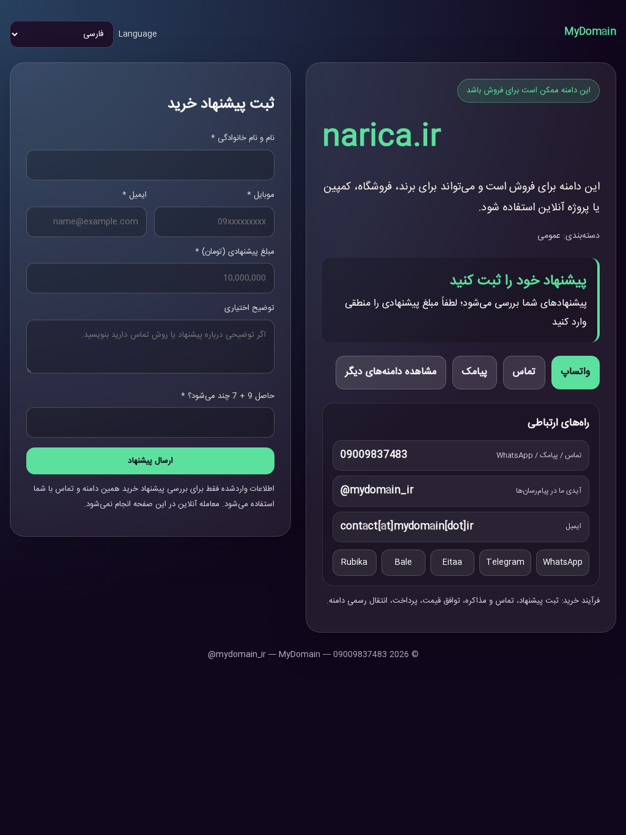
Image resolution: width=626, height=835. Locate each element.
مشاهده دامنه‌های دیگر (390, 372)
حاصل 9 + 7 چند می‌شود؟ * (227, 396)
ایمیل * (134, 195)
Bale (403, 562)
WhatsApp (563, 562)
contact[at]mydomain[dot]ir (407, 526)
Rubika (354, 562)
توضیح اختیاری (249, 308)
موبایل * (260, 195)
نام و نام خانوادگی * (242, 138)
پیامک (474, 372)
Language (138, 34)
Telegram (505, 562)
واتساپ (576, 372)
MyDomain (590, 32)
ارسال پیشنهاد (150, 461)
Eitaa (452, 562)
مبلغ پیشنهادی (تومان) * (234, 252)
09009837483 (374, 455)
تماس (524, 372)
